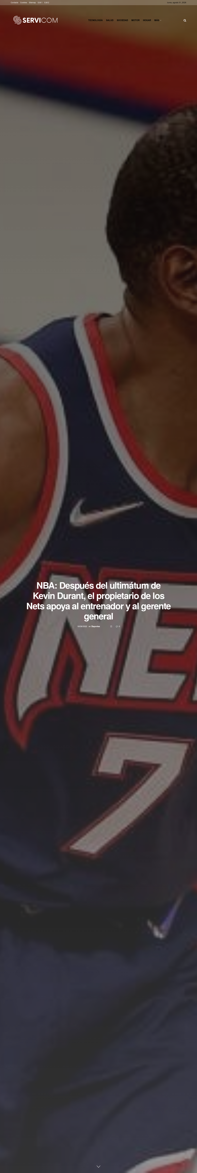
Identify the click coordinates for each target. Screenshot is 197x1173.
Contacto (14, 2)
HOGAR (147, 20)
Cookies (23, 2)
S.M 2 (46, 2)
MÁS (156, 20)
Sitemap (32, 2)
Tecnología (95, 20)
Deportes (95, 626)
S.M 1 (40, 2)
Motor (135, 20)
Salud (109, 20)
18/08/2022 (82, 626)
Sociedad (122, 20)
